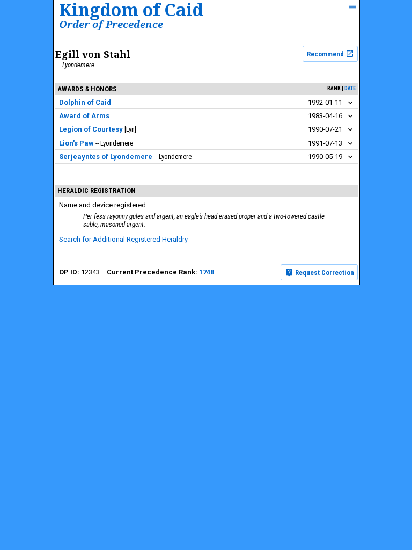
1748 (206, 272)
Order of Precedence (111, 24)
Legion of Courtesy (91, 129)
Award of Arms (84, 116)
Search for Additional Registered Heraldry (123, 239)
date (350, 88)
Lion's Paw (76, 143)
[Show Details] (350, 103)
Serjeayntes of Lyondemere (105, 157)
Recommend (326, 54)
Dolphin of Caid (85, 102)
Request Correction (323, 273)
